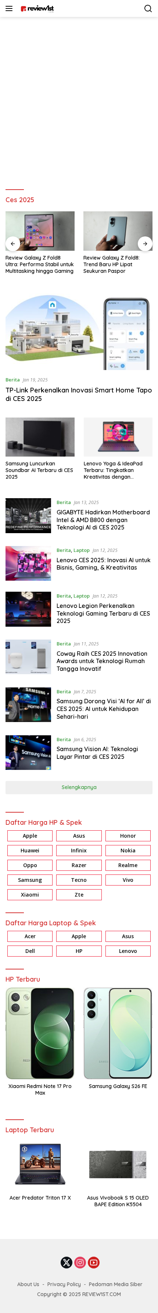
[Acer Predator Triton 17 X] (40, 1164)
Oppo (30, 865)
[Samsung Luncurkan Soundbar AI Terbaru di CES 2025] (40, 437)
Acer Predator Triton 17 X (40, 1197)
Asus (79, 835)
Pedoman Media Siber (116, 1284)
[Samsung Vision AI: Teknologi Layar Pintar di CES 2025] (28, 752)
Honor (128, 835)
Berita (13, 379)
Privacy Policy (64, 1284)
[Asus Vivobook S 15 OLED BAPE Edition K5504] (117, 1164)
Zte (79, 894)
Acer (30, 936)
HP (79, 950)
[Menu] (10, 8)
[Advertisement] (79, 100)
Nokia (128, 850)
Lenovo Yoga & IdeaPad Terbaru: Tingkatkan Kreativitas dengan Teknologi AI (113, 470)
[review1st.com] (36, 8)
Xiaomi (30, 894)
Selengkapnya (79, 787)
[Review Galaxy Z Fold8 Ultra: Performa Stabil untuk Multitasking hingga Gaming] (40, 230)
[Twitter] (66, 1263)
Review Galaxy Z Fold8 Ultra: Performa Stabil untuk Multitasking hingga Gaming (40, 264)
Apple (30, 835)
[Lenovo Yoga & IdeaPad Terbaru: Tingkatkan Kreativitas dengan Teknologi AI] (118, 437)
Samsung (30, 879)
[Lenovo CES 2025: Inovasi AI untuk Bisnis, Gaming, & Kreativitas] (28, 563)
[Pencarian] (148, 9)
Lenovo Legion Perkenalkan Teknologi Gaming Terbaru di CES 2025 (103, 613)
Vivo (128, 879)
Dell (30, 950)
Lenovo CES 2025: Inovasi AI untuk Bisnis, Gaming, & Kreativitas (104, 563)
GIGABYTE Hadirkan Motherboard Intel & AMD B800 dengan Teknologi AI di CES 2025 (103, 519)
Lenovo (128, 950)
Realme (127, 865)
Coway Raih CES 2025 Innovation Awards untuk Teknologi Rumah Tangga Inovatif (102, 661)
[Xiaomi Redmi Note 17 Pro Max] (40, 1033)
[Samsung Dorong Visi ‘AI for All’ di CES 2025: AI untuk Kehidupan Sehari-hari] (28, 705)
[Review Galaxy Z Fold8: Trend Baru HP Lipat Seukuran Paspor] (117, 230)
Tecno (79, 879)
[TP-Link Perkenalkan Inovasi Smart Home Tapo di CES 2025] (79, 328)
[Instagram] (80, 1263)
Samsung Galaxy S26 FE (118, 1086)
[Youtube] (94, 1263)
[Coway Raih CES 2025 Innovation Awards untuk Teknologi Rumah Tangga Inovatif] (28, 658)
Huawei (30, 850)
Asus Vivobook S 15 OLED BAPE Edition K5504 (118, 1201)
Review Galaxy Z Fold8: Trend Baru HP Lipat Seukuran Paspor (111, 264)
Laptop (81, 550)
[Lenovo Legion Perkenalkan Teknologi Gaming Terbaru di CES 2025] (28, 610)
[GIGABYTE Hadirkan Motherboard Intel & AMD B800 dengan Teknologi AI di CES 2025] (28, 516)
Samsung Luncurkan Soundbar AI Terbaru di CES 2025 (39, 470)
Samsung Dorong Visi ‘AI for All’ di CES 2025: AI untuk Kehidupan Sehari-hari (104, 708)
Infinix (79, 850)
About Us (28, 1284)
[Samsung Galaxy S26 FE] (117, 1033)
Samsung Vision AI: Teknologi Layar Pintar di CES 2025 (97, 752)
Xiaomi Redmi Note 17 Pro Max (40, 1089)
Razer (79, 865)
